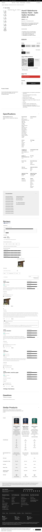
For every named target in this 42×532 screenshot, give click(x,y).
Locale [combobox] (17, 273)
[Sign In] (36, 0)
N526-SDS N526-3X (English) (9, 199)
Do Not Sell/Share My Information (5, 506)
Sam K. (4, 352)
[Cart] (39, 0)
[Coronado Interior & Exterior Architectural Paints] (31, 518)
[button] (12, 0)
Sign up (3, 490)
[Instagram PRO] (27, 491)
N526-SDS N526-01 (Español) (9, 206)
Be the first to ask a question (7, 397)
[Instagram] (25, 491)
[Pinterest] (31, 491)
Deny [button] (33, 529)
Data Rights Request (5, 507)
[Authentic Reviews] (7, 223)
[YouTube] (29, 491)
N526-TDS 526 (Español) (19, 199)
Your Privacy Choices (5, 509)
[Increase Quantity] (25, 83)
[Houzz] (35, 491)
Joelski (4, 283)
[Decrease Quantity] (22, 83)
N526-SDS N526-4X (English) (9, 201)
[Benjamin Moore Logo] (4, 2)
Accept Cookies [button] (38, 529)
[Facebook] (23, 491)
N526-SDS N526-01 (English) (9, 204)
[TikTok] (39, 491)
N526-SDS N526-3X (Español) (10, 211)
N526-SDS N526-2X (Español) (10, 209)
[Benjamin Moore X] (33, 491)
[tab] (5, 12)
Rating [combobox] (4, 273)
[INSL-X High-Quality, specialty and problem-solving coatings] (19, 518)
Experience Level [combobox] (11, 273)
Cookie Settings (9, 530)
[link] (38, 0)
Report (12, 318)
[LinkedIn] (37, 491)
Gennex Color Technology (31, 104)
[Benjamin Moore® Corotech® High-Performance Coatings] (6, 518)
